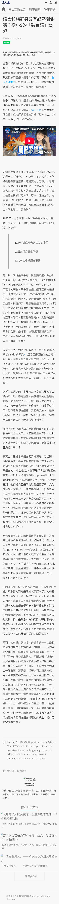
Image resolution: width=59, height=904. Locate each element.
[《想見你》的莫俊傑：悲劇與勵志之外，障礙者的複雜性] (29, 816)
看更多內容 (31, 876)
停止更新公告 (17, 9)
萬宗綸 (6, 38)
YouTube (36, 110)
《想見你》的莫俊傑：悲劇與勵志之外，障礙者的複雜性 (29, 825)
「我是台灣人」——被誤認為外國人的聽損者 (25, 865)
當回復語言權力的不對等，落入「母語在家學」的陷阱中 (29, 846)
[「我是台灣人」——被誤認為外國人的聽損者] (29, 858)
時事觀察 (35, 9)
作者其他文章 (29, 807)
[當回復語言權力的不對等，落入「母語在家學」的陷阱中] (29, 837)
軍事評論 (50, 9)
